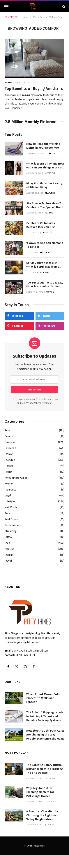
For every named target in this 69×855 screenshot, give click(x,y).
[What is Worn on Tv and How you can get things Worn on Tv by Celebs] (14, 168)
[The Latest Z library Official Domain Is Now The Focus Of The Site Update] (14, 769)
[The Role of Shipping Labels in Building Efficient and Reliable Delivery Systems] (14, 716)
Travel (8, 560)
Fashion (9, 454)
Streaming (11, 531)
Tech (7, 543)
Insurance (10, 489)
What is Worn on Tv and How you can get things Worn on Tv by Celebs (45, 167)
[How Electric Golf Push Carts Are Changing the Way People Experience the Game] (14, 734)
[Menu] (6, 6)
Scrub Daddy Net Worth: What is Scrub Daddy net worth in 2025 (42, 266)
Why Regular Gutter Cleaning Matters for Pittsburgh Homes (40, 792)
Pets (7, 513)
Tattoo (8, 537)
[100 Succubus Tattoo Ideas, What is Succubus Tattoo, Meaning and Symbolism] (14, 287)
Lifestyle (10, 501)
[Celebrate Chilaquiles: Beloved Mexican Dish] (14, 228)
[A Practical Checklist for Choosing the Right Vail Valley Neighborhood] (14, 815)
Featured (10, 460)
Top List (9, 549)
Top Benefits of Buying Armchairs (34, 88)
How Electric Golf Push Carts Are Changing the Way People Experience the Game (45, 734)
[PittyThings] (34, 7)
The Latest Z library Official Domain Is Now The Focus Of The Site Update (44, 769)
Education (10, 448)
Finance (9, 466)
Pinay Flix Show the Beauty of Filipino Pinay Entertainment (44, 187)
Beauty (9, 436)
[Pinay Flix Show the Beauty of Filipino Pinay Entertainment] (14, 188)
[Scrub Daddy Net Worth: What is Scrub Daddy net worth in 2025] (14, 267)
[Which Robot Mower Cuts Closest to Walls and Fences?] (14, 698)
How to (9, 483)
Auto (7, 430)
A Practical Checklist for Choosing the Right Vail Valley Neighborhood (42, 815)
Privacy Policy (33, 403)
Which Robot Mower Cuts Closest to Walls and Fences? (43, 698)
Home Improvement (16, 477)
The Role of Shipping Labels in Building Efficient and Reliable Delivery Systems (44, 716)
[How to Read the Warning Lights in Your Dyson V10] (14, 148)
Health (8, 471)
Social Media (12, 525)
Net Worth (11, 507)
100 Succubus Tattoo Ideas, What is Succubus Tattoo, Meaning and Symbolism (44, 286)
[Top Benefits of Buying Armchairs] (34, 58)
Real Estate (11, 519)
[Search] (63, 6)
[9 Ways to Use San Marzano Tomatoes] (14, 248)
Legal (8, 495)
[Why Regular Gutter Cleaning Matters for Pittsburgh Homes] (14, 792)
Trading (9, 554)
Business (10, 442)
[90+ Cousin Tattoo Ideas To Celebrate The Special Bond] (14, 208)
